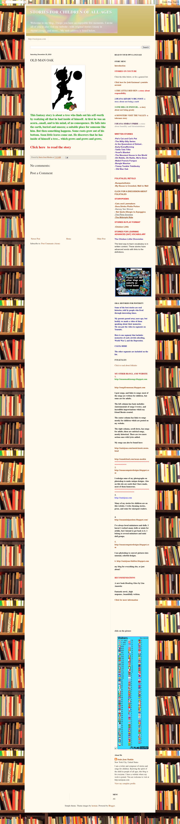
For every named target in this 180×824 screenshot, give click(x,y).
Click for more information (126, 599)
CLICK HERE (121, 346)
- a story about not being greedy (130, 108)
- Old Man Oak (121, 169)
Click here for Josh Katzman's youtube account (131, 84)
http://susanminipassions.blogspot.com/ (131, 519)
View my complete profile (125, 783)
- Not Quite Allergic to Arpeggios (130, 212)
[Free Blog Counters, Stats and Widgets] (116, 748)
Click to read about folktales (126, 365)
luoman (94, 805)
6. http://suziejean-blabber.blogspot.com (132, 561)
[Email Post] (66, 157)
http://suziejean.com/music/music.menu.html (132, 449)
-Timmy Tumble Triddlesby (127, 166)
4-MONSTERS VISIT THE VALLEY (130, 115)
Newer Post (35, 238)
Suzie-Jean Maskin (125, 759)
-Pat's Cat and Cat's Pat (126, 138)
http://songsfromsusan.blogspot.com (130, 387)
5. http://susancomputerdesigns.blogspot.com (132, 544)
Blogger (112, 805)
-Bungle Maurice (122, 163)
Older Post (101, 238)
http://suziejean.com (37, 38)
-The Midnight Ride (124, 217)
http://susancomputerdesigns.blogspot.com (132, 471)
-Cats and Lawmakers (125, 203)
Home (68, 238)
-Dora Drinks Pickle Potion (127, 206)
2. (115, 467)
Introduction (120, 65)
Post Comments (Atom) (50, 243)
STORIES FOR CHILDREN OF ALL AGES (71, 12)
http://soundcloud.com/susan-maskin (130, 459)
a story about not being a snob (130, 100)
